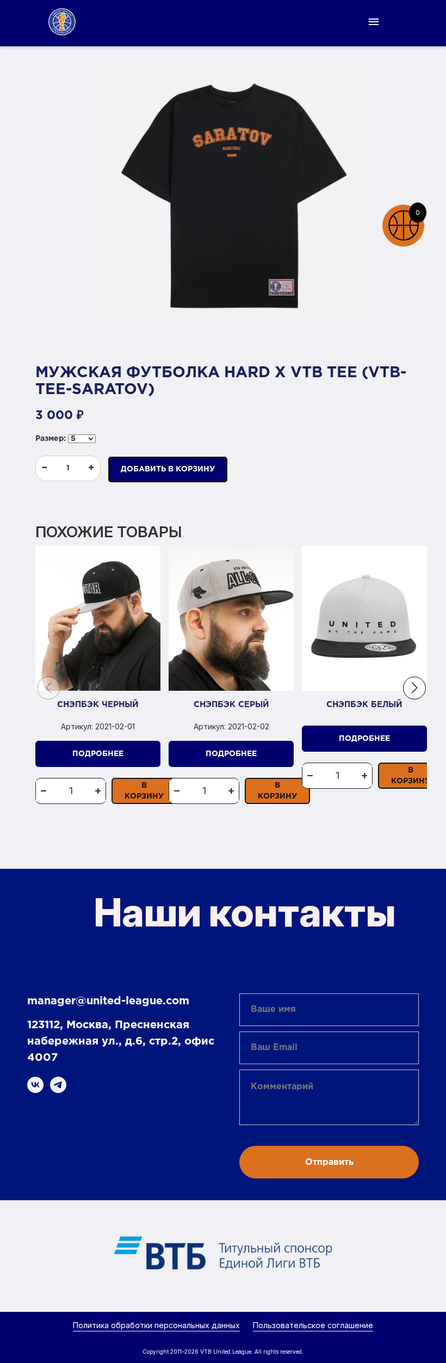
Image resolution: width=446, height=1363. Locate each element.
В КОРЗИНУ (144, 791)
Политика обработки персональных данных (156, 1325)
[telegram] (58, 1085)
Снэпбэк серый (231, 704)
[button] (414, 688)
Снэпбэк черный (98, 704)
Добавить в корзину (168, 469)
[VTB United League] (62, 21)
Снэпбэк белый (364, 704)
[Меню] (374, 21)
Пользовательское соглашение (313, 1325)
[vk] (35, 1085)
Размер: (50, 438)
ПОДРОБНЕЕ (97, 754)
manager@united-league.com (108, 1001)
